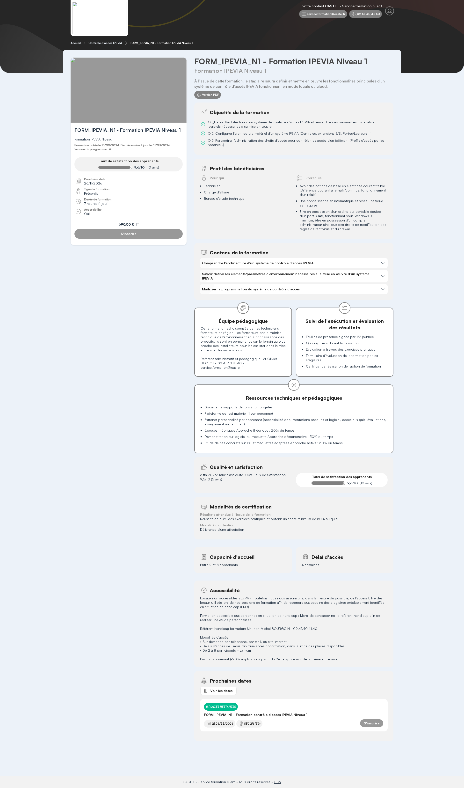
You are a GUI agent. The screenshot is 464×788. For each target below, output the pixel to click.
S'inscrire (128, 234)
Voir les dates (221, 691)
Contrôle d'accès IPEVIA (105, 43)
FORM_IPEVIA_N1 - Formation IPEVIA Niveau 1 (161, 43)
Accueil (76, 43)
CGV (277, 782)
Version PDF (210, 94)
